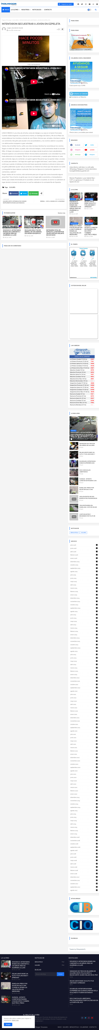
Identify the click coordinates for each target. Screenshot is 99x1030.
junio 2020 (83, 777)
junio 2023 (83, 658)
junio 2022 (83, 697)
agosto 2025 (83, 571)
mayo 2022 (83, 701)
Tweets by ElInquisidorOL (78, 949)
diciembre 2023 (83, 638)
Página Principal (6, 20)
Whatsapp (35, 193)
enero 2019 (83, 834)
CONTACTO (48, 9)
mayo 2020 (83, 780)
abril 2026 (83, 551)
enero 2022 (83, 714)
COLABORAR (84, 1027)
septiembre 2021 (83, 727)
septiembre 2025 (83, 568)
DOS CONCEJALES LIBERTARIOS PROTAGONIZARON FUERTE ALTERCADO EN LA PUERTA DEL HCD (84, 1000)
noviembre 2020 (83, 761)
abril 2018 (83, 864)
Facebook (15, 193)
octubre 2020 (83, 764)
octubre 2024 (83, 604)
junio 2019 (83, 817)
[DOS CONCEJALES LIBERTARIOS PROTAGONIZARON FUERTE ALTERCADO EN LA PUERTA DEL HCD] (74, 472)
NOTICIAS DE (36, 9)
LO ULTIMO (14, 9)
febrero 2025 (83, 591)
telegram (92, 154)
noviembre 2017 (83, 880)
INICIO (7, 9)
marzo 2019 (83, 827)
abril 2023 (83, 664)
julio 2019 (83, 814)
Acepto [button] (8, 1024)
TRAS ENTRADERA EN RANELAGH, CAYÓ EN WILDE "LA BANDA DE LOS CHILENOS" (88, 508)
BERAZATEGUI (74, 532)
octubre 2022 (83, 684)
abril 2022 (83, 704)
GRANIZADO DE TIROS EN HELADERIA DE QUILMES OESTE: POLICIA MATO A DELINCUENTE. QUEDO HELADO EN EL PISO (84, 973)
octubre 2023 (83, 644)
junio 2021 (83, 737)
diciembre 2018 (83, 837)
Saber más (15, 1020)
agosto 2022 (83, 691)
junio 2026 (83, 548)
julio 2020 (83, 774)
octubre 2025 (83, 565)
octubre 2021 (83, 724)
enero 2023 (83, 674)
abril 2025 (83, 585)
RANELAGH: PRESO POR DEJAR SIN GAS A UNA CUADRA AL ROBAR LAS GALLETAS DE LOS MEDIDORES (76, 230)
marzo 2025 (83, 588)
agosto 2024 (83, 611)
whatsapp (77, 154)
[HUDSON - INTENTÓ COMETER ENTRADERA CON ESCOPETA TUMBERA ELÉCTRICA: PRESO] (74, 481)
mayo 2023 (83, 661)
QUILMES (15, 20)
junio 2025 (83, 578)
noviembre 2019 (83, 800)
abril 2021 (83, 744)
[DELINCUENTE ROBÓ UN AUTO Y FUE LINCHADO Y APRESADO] (74, 455)
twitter (92, 145)
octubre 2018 (83, 844)
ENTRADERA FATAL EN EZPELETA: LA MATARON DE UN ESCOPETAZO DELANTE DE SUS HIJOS (55, 232)
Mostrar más (61, 213)
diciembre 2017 (83, 877)
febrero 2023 (83, 671)
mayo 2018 (83, 860)
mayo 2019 (83, 820)
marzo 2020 (83, 787)
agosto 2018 (83, 850)
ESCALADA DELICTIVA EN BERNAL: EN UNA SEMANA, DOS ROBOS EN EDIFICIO (33, 231)
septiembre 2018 (83, 847)
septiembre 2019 (83, 807)
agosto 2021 (83, 731)
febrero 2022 (83, 711)
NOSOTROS (25, 9)
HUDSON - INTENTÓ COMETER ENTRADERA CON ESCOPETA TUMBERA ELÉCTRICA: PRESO (90, 230)
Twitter (25, 193)
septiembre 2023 (83, 648)
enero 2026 (83, 558)
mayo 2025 (83, 581)
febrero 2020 (83, 790)
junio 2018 (83, 857)
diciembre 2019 (83, 797)
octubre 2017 (83, 883)
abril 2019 (83, 824)
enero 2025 (83, 595)
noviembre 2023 (83, 641)
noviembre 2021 (83, 721)
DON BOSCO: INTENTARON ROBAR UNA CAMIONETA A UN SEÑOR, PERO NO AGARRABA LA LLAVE (12, 232)
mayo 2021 (83, 741)
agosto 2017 (83, 890)
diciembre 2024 (83, 598)
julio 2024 (83, 614)
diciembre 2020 (83, 757)
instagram (77, 150)
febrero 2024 (83, 631)
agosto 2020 (83, 771)
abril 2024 (83, 624)
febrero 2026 (83, 555)
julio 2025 (83, 575)
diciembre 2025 (83, 561)
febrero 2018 (83, 870)
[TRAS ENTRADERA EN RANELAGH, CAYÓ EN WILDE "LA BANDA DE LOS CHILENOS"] (74, 508)
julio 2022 (83, 694)
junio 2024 (83, 618)
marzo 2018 (83, 867)
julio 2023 (83, 654)
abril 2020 (83, 784)
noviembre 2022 (83, 681)
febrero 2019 (83, 830)
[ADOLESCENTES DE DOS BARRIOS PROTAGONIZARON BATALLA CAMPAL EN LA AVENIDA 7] (74, 499)
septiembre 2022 (83, 687)
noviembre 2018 (83, 840)
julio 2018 (83, 854)
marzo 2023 (83, 668)
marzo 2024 (83, 628)
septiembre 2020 (83, 767)
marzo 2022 (83, 707)
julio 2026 (83, 545)
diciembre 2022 (83, 678)
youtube (92, 150)
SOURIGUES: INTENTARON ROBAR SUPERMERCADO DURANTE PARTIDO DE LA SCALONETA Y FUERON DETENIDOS (84, 990)
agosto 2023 (83, 651)
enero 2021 (83, 754)
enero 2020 (83, 794)
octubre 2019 (83, 804)
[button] (96, 10)
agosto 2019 (83, 810)
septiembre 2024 (83, 608)
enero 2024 (83, 634)
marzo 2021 (83, 747)
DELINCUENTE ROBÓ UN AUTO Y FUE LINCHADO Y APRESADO (90, 204)
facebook (77, 145)
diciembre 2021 (83, 717)
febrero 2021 (83, 751)
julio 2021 (83, 734)
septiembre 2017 (83, 887)
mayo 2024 (83, 621)
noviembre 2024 (83, 601)
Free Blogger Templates (39, 1027)
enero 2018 (83, 873)
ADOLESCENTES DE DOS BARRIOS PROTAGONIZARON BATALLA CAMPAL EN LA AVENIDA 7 (88, 499)
